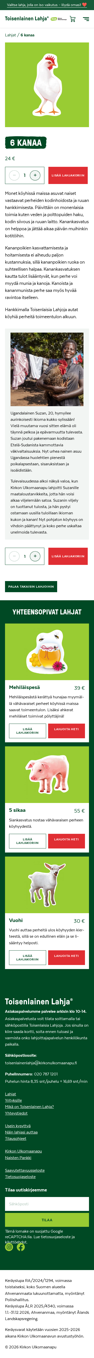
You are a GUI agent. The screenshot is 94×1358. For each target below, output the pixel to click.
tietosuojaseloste (56, 1237)
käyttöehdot (16, 1242)
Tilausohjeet (15, 1138)
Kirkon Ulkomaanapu (23, 1151)
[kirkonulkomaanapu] (59, 19)
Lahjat (10, 35)
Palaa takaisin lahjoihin (31, 586)
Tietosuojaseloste (20, 1177)
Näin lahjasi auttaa (21, 1132)
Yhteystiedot (16, 1113)
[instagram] (9, 1247)
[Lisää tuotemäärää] (35, 175)
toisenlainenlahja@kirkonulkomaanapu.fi (41, 1063)
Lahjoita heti (66, 729)
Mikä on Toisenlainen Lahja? (29, 1106)
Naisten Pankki (18, 1158)
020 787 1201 (45, 1074)
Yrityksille (13, 1100)
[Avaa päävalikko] (86, 19)
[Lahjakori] (71, 19)
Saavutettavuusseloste (25, 1170)
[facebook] (21, 1247)
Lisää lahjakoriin (68, 175)
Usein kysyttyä (18, 1126)
